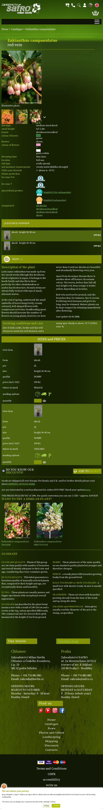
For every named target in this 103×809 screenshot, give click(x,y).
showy (39, 215)
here (87, 489)
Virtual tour (68, 641)
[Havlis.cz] (21, 8)
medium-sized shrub (47, 212)
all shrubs (41, 205)
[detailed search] (67, 5)
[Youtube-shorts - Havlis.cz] (40, 712)
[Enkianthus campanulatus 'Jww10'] (49, 520)
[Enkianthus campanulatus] (17, 520)
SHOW (17, 259)
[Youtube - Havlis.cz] (48, 712)
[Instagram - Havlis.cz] (55, 712)
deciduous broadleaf (47, 208)
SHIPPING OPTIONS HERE (21, 484)
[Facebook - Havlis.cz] (62, 712)
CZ (89, 4)
